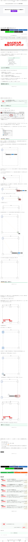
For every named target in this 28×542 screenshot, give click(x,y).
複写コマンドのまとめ (11, 64)
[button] (18, 32)
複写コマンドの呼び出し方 (11, 61)
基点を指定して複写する (12, 62)
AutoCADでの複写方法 (11, 59)
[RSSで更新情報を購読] (20, 472)
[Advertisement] (14, 22)
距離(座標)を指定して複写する (12, 63)
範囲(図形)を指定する (11, 60)
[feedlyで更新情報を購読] (7, 472)
